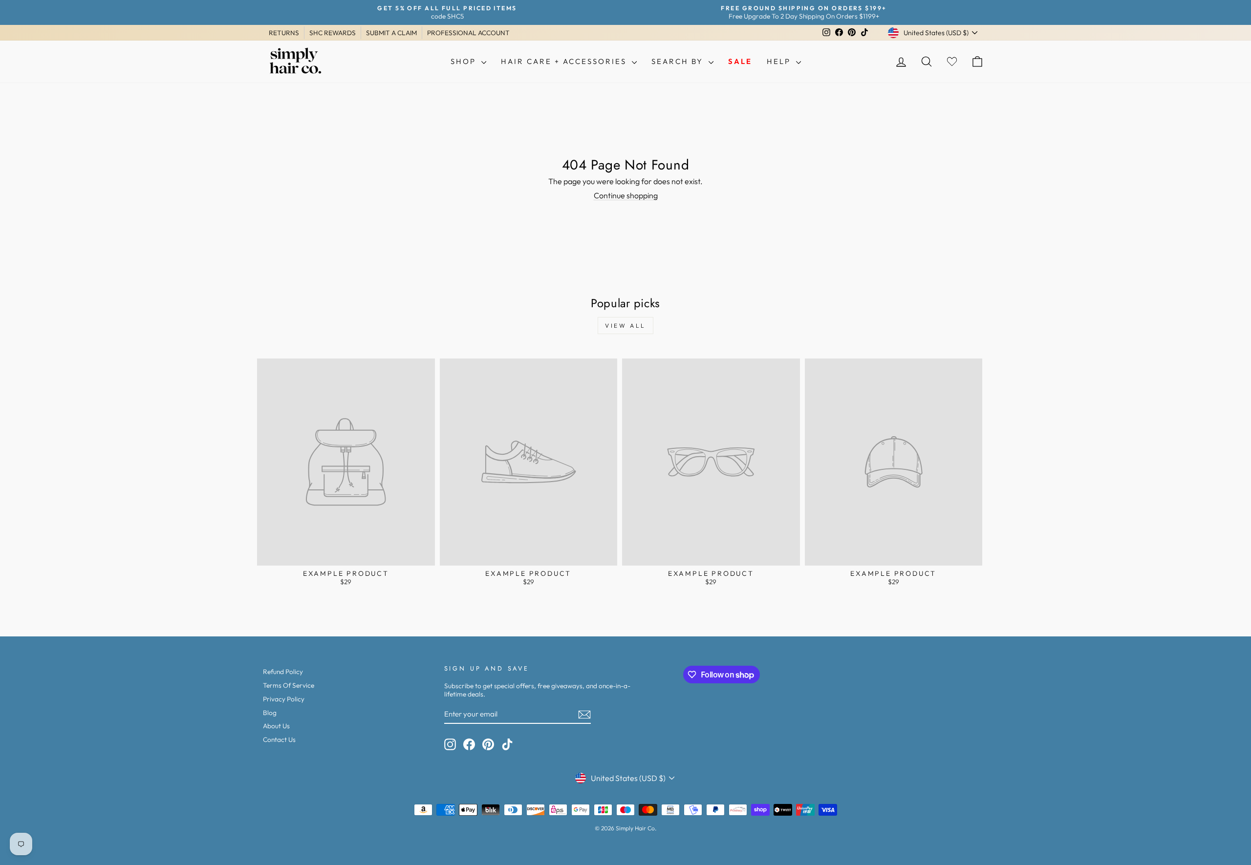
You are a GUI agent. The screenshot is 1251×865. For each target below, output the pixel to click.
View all (625, 325)
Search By (678, 61)
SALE (740, 61)
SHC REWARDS (332, 32)
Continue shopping (626, 195)
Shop (465, 61)
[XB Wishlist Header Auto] (952, 61)
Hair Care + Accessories (565, 61)
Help (780, 61)
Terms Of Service (288, 685)
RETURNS (284, 32)
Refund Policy (283, 671)
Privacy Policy (283, 699)
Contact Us (279, 739)
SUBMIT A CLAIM (391, 32)
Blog (270, 712)
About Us (276, 725)
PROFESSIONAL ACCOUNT (468, 32)
